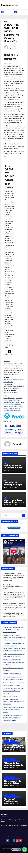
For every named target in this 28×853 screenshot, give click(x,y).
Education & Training (15, 404)
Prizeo (5, 398)
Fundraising (11, 398)
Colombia (6, 740)
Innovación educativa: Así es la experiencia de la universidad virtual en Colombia (13, 662)
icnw (6, 21)
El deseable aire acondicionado (12, 673)
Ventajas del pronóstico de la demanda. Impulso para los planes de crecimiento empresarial (14, 637)
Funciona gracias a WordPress (9, 848)
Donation (12, 402)
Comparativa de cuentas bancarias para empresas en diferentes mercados (13, 691)
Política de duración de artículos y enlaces (14, 825)
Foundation (19, 398)
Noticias (12, 740)
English (18, 402)
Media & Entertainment (10, 406)
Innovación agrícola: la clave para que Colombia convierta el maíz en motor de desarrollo (13, 614)
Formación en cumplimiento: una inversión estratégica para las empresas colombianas (12, 718)
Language (18, 411)
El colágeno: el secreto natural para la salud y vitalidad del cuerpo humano (13, 709)
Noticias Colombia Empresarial (11, 742)
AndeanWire (4, 816)
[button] (24, 849)
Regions (11, 408)
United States (7, 400)
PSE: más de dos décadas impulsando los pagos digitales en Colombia (13, 586)
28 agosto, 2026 (10, 749)
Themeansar (15, 850)
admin (14, 46)
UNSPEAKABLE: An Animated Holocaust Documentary (9, 432)
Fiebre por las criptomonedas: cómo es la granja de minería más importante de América (13, 629)
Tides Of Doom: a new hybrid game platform (19, 432)
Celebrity (6, 402)
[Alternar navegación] (15, 12)
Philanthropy (16, 400)
